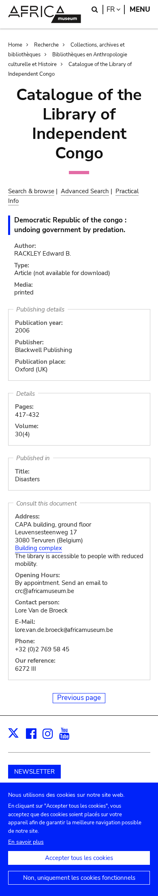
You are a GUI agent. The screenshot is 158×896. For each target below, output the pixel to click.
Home (15, 45)
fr (116, 9)
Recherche (46, 45)
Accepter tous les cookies (79, 858)
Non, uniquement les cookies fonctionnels (79, 878)
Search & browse (31, 191)
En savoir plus (26, 842)
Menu (140, 9)
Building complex (38, 548)
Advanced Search (85, 191)
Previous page (79, 697)
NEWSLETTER (34, 772)
